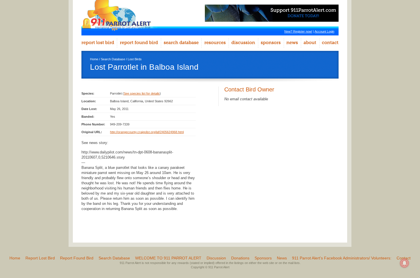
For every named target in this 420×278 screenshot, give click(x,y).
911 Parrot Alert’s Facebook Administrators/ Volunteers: (341, 258)
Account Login (324, 31)
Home (94, 59)
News (282, 258)
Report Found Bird (76, 258)
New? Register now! (298, 31)
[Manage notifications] (404, 263)
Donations (240, 258)
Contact (404, 258)
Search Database (113, 59)
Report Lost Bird (40, 258)
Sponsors (263, 258)
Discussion (216, 258)
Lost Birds (135, 59)
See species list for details (142, 93)
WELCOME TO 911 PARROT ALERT (168, 258)
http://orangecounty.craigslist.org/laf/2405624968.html (147, 132)
